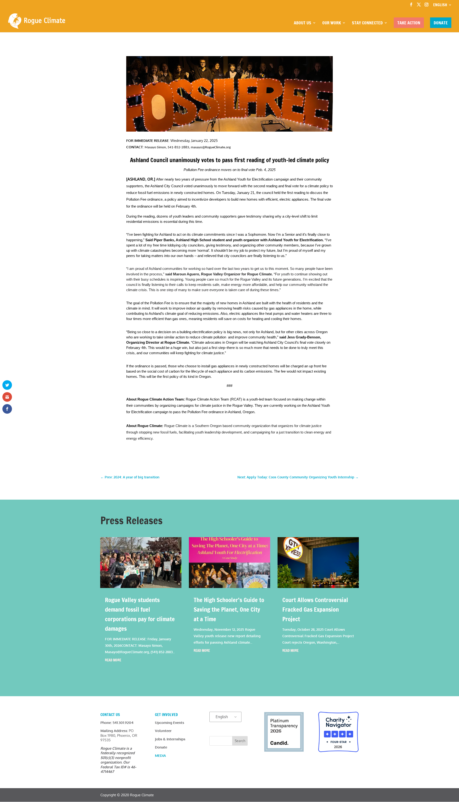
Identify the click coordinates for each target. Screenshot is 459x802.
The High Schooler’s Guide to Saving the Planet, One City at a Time (229, 609)
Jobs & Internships (170, 739)
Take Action (408, 23)
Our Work (331, 23)
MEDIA (160, 755)
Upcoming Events (169, 722)
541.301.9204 (123, 722)
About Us (302, 23)
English (222, 716)
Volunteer (163, 730)
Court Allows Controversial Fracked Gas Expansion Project (315, 609)
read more (113, 660)
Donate (441, 23)
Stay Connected (367, 23)
